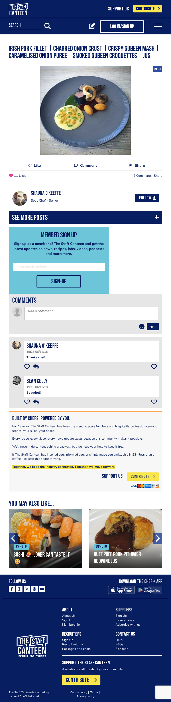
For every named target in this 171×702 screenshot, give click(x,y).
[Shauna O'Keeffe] (16, 345)
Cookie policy (78, 692)
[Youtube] (42, 589)
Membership (71, 625)
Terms (94, 692)
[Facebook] (12, 589)
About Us (68, 616)
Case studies (125, 620)
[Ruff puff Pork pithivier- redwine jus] (125, 538)
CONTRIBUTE (145, 9)
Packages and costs (76, 649)
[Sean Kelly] (16, 380)
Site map (122, 649)
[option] (85, 110)
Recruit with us (73, 644)
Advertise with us (128, 625)
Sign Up (67, 620)
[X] (27, 589)
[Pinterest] (34, 589)
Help (119, 640)
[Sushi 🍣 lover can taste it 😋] (45, 538)
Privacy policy (85, 696)
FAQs (119, 644)
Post (153, 327)
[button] (85, 218)
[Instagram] (19, 589)
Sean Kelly (36, 382)
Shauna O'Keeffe (42, 346)
